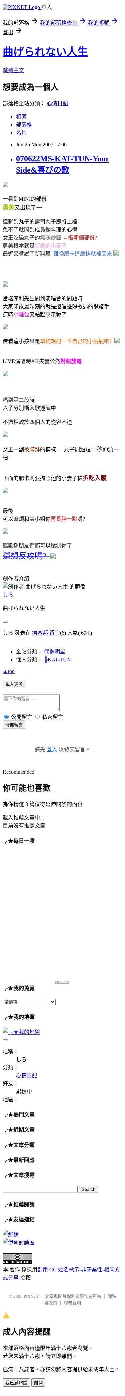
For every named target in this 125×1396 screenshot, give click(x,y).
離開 (38, 1382)
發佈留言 (14, 725)
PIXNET (31, 1296)
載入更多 (14, 684)
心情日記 (57, 103)
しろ (8, 595)
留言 (54, 633)
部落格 (24, 125)
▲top (9, 671)
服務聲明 (72, 1302)
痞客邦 (40, 633)
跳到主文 (13, 70)
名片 (21, 133)
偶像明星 (54, 651)
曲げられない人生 (45, 52)
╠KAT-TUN (57, 659)
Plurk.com (62, 982)
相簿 (21, 117)
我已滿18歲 (16, 1382)
